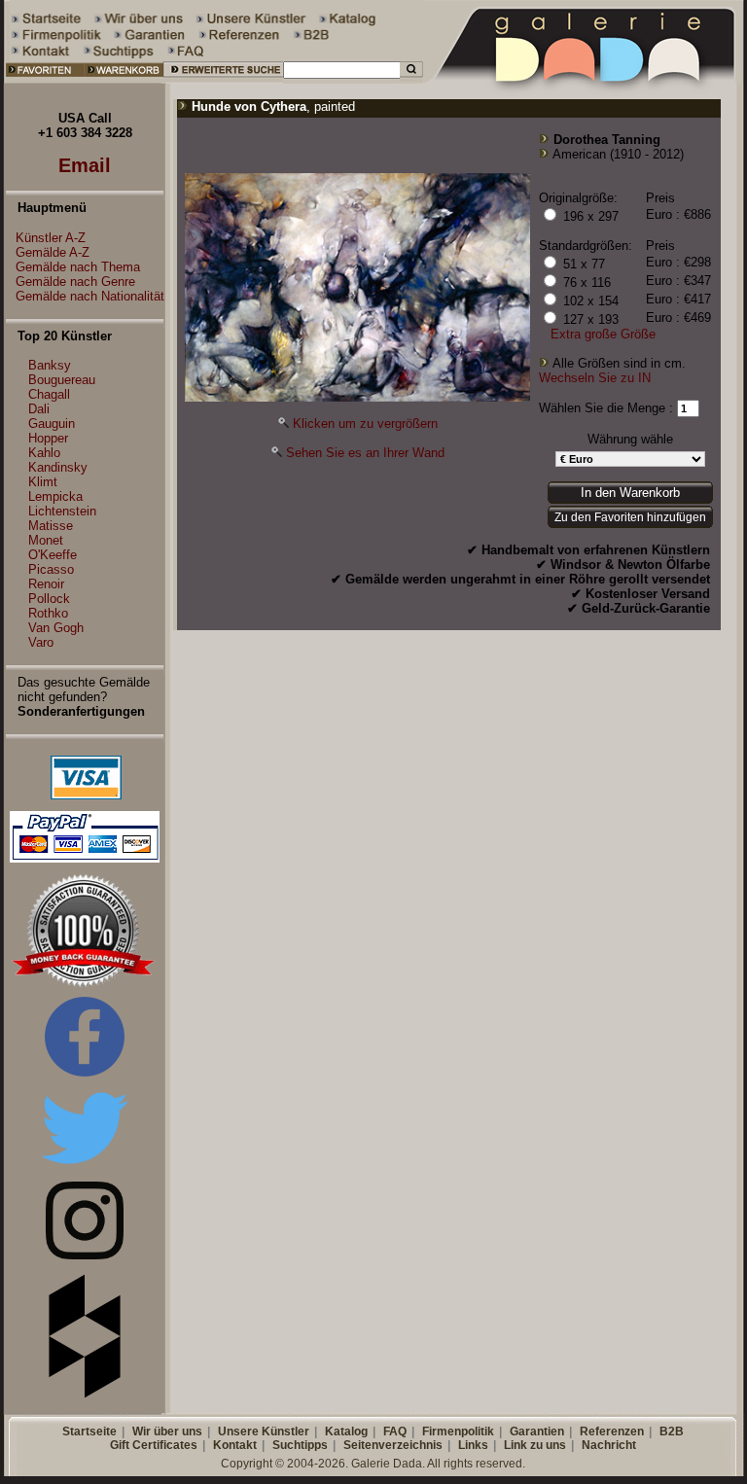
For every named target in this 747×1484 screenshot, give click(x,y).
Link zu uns (535, 1445)
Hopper (48, 438)
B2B (671, 1431)
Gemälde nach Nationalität (90, 296)
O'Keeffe (52, 555)
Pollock (49, 598)
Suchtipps (300, 1445)
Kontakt (235, 1445)
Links (473, 1445)
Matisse (50, 525)
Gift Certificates (153, 1445)
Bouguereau (61, 379)
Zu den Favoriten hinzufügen (630, 517)
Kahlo (44, 452)
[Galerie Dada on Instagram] (85, 1255)
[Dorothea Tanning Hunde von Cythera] (357, 397)
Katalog (346, 1431)
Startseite (89, 1431)
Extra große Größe (603, 334)
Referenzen (612, 1431)
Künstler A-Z (51, 237)
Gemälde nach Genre (75, 281)
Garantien (537, 1431)
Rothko (48, 613)
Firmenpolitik (458, 1431)
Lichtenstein (62, 511)
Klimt (42, 482)
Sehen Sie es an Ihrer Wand (365, 452)
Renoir (46, 584)
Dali (39, 409)
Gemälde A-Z (52, 252)
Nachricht (609, 1445)
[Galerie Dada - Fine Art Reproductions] (584, 79)
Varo (40, 642)
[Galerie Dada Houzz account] (84, 1394)
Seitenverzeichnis (393, 1445)
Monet (45, 540)
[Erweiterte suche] (223, 79)
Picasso (51, 569)
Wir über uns (167, 1431)
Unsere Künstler (263, 1431)
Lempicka (55, 496)
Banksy (49, 365)
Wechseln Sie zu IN (595, 378)
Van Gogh (56, 627)
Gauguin (51, 423)
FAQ (395, 1431)
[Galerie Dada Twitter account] (84, 1167)
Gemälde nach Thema (78, 267)
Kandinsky (58, 467)
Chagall (49, 394)
